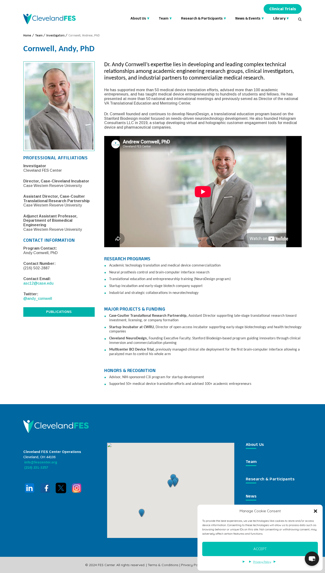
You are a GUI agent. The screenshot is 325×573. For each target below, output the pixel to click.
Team (163, 19)
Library (279, 19)
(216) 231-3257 (35, 467)
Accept (260, 549)
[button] (315, 511)
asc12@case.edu (38, 283)
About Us (138, 19)
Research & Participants (202, 19)
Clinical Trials (282, 9)
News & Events (248, 19)
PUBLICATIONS (59, 312)
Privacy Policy (262, 561)
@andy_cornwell (37, 299)
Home (27, 36)
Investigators (55, 36)
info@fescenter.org (40, 462)
